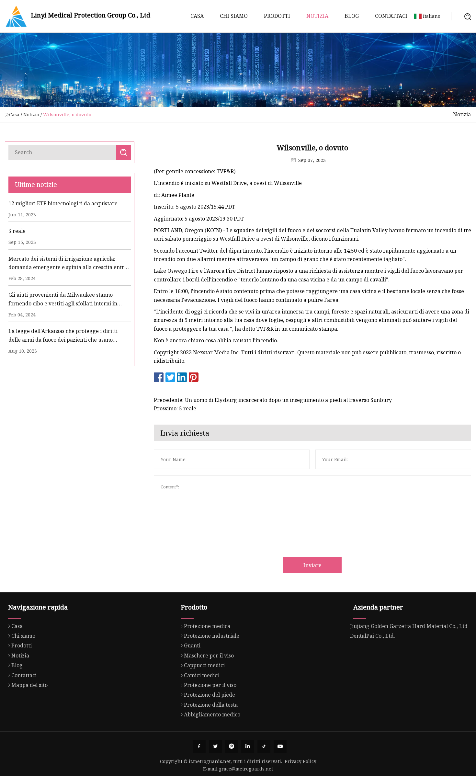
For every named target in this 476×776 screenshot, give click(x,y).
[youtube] (280, 746)
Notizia (317, 15)
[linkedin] (247, 746)
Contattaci (391, 15)
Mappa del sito (29, 685)
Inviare (312, 565)
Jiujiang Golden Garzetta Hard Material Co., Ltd (409, 626)
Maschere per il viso (209, 655)
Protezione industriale (211, 635)
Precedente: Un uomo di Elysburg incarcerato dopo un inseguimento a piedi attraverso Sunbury (273, 400)
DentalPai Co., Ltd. (372, 635)
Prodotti (277, 15)
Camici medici (201, 675)
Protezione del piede (209, 694)
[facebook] (199, 746)
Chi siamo (234, 15)
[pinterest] (231, 746)
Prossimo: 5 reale (175, 408)
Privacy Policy (300, 761)
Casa (197, 15)
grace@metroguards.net (246, 769)
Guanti (192, 645)
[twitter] (215, 746)
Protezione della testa (211, 704)
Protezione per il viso (210, 685)
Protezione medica (207, 626)
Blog (352, 15)
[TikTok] (263, 746)
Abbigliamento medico (212, 714)
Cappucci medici (204, 665)
